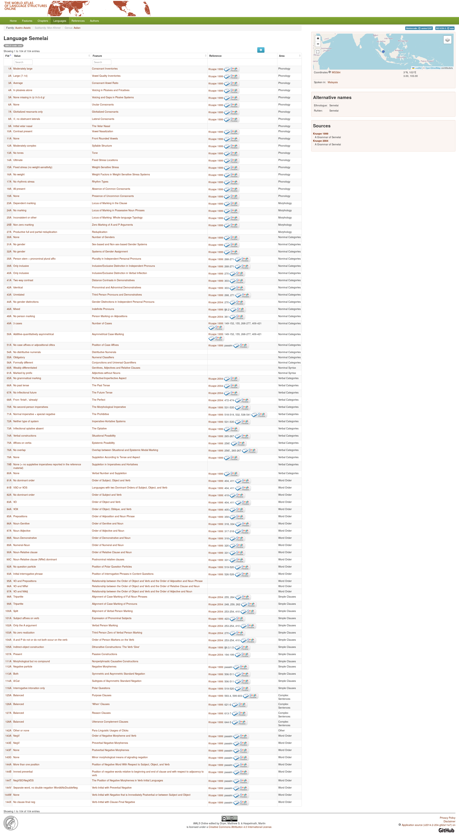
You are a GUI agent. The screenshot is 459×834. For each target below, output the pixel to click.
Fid (7, 55)
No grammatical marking (27, 378)
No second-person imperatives (30, 407)
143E (8, 743)
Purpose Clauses (101, 695)
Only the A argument (25, 625)
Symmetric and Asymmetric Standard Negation (118, 673)
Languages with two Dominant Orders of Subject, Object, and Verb (129, 487)
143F (8, 750)
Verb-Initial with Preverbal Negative (112, 787)
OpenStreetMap (433, 67)
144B (8, 771)
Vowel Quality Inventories (106, 75)
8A (9, 119)
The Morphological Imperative (109, 407)
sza (452, 28)
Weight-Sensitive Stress (105, 167)
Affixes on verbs (22, 442)
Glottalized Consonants (105, 111)
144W (8, 794)
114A (8, 681)
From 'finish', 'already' (25, 399)
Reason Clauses (101, 713)
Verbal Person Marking (105, 625)
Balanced (18, 695)
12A (9, 145)
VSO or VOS (20, 487)
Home (13, 20)
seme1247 (426, 28)
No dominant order (24, 480)
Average (18, 83)
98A (9, 596)
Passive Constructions (104, 654)
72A (9, 421)
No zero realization (24, 632)
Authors (94, 20)
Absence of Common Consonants (111, 188)
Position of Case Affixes (105, 345)
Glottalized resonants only (28, 111)
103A (8, 632)
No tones (18, 153)
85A (9, 516)
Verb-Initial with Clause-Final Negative (113, 802)
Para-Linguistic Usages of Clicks (110, 730)
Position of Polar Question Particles (112, 566)
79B (9, 464)
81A (9, 480)
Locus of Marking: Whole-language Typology (117, 217)
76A (9, 450)
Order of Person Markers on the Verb (113, 639)
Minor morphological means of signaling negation (120, 757)
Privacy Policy (447, 817)
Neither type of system (26, 421)
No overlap (19, 450)
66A (9, 385)
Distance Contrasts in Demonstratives (113, 280)
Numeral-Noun (21, 545)
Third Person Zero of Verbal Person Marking (117, 632)
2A (9, 75)
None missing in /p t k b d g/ (29, 97)
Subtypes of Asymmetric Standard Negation (116, 681)
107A (8, 654)
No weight (19, 174)
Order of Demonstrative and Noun (111, 538)
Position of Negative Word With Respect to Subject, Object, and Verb (131, 764)
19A (9, 196)
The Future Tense (102, 392)
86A (9, 523)
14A (9, 160)
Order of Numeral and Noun (108, 545)
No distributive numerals (27, 352)
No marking (19, 210)
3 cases (17, 323)
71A (9, 414)
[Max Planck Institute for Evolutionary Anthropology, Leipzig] (11, 822)
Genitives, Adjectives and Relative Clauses (116, 367)
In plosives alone (22, 90)
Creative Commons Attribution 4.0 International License (240, 827)
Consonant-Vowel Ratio (105, 83)
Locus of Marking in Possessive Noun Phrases (118, 210)
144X (8, 802)
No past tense (21, 385)
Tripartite (18, 596)
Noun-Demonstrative (25, 538)
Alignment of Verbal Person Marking (112, 611)
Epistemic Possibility (103, 442)
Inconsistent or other (25, 217)
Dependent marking (24, 203)
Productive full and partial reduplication (35, 232)
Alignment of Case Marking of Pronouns (114, 603)
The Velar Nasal (101, 126)
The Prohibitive (100, 414)
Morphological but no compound (31, 661)
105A (8, 647)
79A (9, 457)
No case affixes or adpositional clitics (34, 345)
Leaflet (418, 67)
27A (9, 232)
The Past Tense (101, 385)
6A (9, 104)
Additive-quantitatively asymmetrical (33, 334)
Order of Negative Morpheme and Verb (114, 735)
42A (9, 287)
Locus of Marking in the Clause (109, 203)
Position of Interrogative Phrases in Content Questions (122, 573)
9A (9, 126)
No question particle (24, 566)
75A (9, 442)
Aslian (77, 27)
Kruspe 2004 (216, 302)
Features (27, 20)
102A (8, 625)
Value (17, 55)
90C (9, 559)
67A (9, 392)
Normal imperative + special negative (34, 414)
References (78, 20)
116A (8, 688)
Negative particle (22, 666)
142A (8, 730)
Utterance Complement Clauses (110, 721)
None (16, 104)
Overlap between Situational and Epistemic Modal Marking (125, 450)
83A (9, 502)
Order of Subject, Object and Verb (111, 480)
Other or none (21, 730)
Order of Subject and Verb (107, 494)
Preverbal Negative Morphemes (110, 743)
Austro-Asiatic (23, 27)
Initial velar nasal (22, 126)
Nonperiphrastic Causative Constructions (115, 661)
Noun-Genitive (21, 523)
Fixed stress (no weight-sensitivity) (32, 167)
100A (8, 611)
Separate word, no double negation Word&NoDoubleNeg (45, 787)
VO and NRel (20, 586)
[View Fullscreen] (318, 52)
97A (9, 591)
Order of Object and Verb (106, 502)
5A (9, 97)
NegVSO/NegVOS (23, 780)
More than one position (26, 764)
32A (9, 251)
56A (9, 362)
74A (9, 435)
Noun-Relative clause (25, 552)
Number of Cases (102, 323)
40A (9, 273)
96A (9, 586)
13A (9, 153)
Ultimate (18, 160)
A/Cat (16, 681)
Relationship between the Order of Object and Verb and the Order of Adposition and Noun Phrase (147, 581)
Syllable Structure (102, 145)
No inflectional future (25, 392)
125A (8, 695)
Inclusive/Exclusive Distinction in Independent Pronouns (123, 266)
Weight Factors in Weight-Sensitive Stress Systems (121, 174)
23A (9, 203)
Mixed (16, 309)
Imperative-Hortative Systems (109, 421)
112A (8, 666)
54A (9, 352)
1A (9, 68)
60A (9, 367)
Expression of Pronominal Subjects (111, 618)
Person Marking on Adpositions (109, 316)
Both (15, 673)
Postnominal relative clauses (108, 559)
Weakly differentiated (25, 367)
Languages (59, 20)
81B (9, 487)
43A (9, 294)
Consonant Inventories (105, 68)
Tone (95, 153)
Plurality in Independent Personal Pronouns (116, 258)
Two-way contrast (23, 280)
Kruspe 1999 (216, 69)
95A (9, 581)
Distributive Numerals (104, 352)
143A (8, 735)
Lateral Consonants (103, 119)
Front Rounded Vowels (105, 138)
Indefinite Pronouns (103, 309)
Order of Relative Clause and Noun (112, 552)
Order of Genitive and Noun (107, 523)
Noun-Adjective (21, 530)
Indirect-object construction (28, 647)
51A (9, 345)
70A (9, 407)
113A (8, 673)
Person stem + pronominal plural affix (34, 258)
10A (9, 131)
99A (9, 603)
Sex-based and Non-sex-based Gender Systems (119, 244)
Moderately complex (24, 145)
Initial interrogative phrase (28, 573)
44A (9, 301)
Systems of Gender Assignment (110, 251)
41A (9, 280)
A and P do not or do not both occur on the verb (40, 639)
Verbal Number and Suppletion (109, 473)
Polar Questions (101, 688)
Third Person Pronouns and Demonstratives (117, 294)
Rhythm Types (100, 181)
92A (9, 566)
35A (9, 258)
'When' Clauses (101, 704)
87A (9, 530)
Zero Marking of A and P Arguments (112, 224)
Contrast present (22, 131)
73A (9, 428)
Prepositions (20, 516)
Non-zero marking (23, 224)
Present (17, 654)
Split (15, 611)
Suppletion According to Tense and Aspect (116, 457)
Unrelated (18, 294)
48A (9, 316)
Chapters (43, 20)
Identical (18, 287)
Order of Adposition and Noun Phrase (113, 516)
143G (8, 757)
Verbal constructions (24, 435)
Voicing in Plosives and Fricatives (110, 90)
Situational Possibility (104, 435)
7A (9, 111)
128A (8, 721)
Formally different (23, 362)
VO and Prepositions (24, 581)
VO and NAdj (20, 591)
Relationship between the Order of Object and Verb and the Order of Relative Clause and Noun (146, 586)
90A (9, 552)
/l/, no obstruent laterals (26, 119)
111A (8, 661)
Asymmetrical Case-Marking (108, 334)
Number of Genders (103, 237)
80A (9, 473)
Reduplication (99, 232)
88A (9, 538)
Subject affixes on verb (26, 618)
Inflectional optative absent (28, 428)
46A (9, 309)
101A (8, 618)
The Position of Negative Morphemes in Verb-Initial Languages (127, 780)
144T (8, 780)
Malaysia (333, 82)
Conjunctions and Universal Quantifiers (114, 362)
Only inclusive (21, 266)
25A (9, 217)
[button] (383, 51)
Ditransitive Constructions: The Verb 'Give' (116, 647)
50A (9, 334)
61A (9, 373)
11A (9, 138)
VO (15, 502)
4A (9, 90)
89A (9, 545)
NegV (16, 735)
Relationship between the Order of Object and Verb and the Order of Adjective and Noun (142, 591)
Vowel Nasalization (102, 131)
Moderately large (22, 68)
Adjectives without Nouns (106, 373)
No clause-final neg (24, 802)
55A (9, 357)
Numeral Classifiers (103, 357)
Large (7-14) (20, 75)
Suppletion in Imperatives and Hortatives (115, 464)
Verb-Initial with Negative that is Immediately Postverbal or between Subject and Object (141, 794)
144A (8, 764)
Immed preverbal (23, 771)
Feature (97, 55)
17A (9, 181)
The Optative (99, 428)
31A (9, 244)
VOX (15, 509)
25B (9, 224)
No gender (19, 244)
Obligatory (19, 357)
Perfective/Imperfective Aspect (109, 378)
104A (8, 639)
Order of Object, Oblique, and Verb (111, 509)
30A (9, 237)
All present (19, 188)
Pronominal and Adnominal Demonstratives (116, 287)
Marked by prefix (22, 373)
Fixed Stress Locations (105, 160)
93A (9, 573)
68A (9, 399)
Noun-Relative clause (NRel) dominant (35, 559)
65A (9, 378)
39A (9, 266)
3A (9, 83)
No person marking (24, 316)
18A (9, 188)
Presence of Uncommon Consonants (113, 196)
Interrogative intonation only (29, 688)
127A (8, 713)
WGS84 (335, 72)
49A (9, 323)
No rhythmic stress (23, 181)
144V (8, 787)
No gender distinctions (26, 301)
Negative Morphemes (104, 666)
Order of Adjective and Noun (108, 530)
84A (9, 509)
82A (9, 494)
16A (9, 174)
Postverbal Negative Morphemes (110, 750)
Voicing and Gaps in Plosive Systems (113, 97)
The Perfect (98, 399)
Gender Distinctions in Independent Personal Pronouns (123, 301)
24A (9, 210)
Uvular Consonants (103, 104)
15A (9, 167)
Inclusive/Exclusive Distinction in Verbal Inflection (119, 273)
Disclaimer (449, 821)
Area (282, 55)
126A (8, 704)
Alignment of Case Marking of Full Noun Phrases (119, 596)
